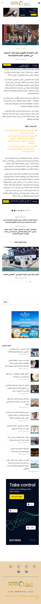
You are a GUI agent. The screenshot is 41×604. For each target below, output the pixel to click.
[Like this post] (28, 210)
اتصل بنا (10, 591)
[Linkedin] (10, 566)
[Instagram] (18, 566)
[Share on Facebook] (25, 210)
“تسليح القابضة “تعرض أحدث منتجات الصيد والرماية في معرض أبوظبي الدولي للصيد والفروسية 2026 (17, 415)
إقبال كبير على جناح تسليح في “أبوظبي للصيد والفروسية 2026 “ (18, 350)
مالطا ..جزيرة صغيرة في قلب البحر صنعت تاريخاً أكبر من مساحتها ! (18, 439)
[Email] (18, 571)
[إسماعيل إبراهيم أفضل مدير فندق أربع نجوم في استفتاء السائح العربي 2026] (35, 402)
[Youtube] (26, 571)
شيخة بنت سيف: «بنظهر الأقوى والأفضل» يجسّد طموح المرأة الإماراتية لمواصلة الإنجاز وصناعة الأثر (17, 363)
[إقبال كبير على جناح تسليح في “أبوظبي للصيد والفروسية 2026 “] (20, 259)
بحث (5, 302)
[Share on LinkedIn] (19, 210)
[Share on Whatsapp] (17, 210)
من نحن (30, 591)
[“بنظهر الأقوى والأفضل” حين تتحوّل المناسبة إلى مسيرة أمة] (35, 377)
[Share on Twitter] (23, 210)
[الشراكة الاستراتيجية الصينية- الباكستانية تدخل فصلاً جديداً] (35, 452)
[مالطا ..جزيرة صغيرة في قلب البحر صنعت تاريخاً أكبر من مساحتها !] (35, 441)
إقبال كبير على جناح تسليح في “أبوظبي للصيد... (20, 274)
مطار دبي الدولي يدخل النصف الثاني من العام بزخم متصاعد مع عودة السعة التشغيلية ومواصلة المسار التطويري (17, 464)
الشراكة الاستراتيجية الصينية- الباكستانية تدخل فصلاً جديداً (19, 450)
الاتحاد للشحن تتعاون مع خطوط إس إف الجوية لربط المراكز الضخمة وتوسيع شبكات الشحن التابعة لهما (21, 149)
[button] (4, 264)
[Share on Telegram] (14, 210)
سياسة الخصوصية (20, 591)
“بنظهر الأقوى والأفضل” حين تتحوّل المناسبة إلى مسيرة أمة (17, 375)
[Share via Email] (12, 210)
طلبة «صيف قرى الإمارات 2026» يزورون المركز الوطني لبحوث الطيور (20, 131)
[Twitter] (26, 566)
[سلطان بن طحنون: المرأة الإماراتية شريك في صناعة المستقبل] (35, 429)
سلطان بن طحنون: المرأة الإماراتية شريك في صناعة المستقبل (18, 427)
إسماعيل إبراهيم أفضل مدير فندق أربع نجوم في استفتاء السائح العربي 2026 (17, 401)
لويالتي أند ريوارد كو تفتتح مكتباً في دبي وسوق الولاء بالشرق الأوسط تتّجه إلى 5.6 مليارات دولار (17, 388)
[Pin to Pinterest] (21, 210)
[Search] (2, 3)
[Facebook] (34, 566)
